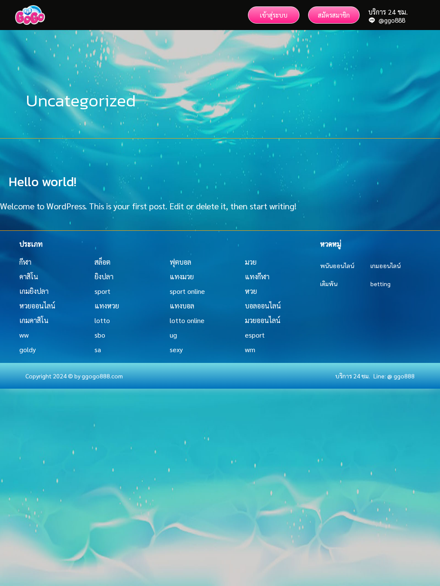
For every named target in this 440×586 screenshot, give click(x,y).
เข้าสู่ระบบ (273, 15)
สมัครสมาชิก (334, 15)
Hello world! (42, 181)
